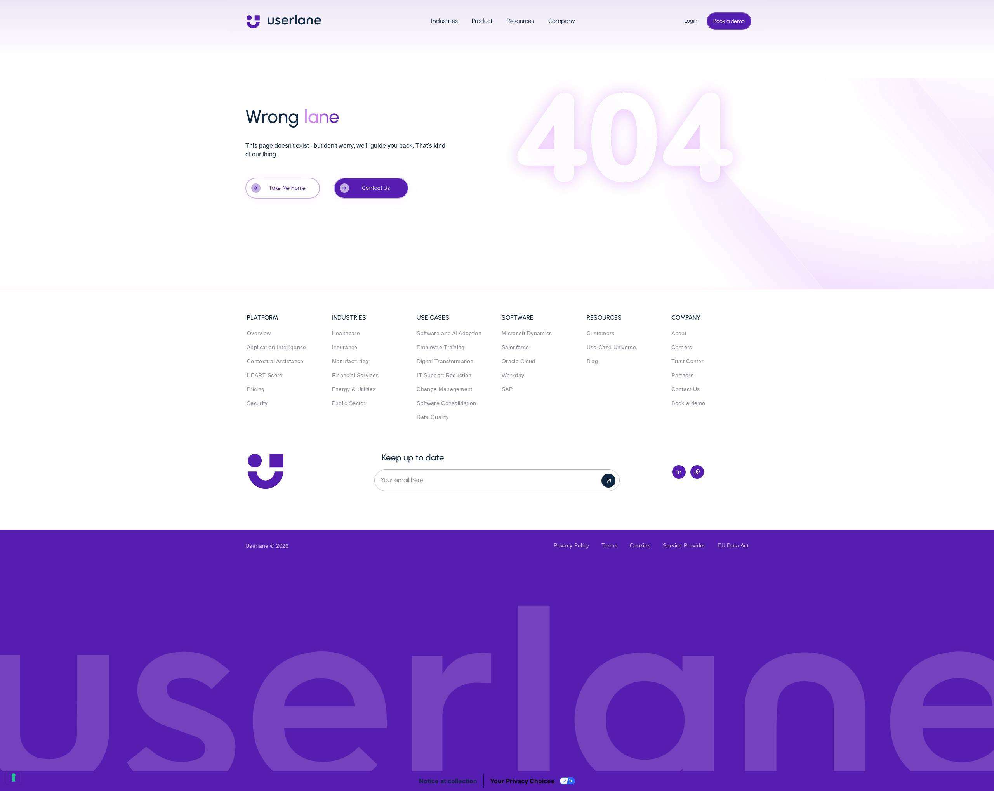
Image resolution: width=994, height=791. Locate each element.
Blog (592, 361)
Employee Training (440, 347)
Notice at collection (448, 781)
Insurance (345, 347)
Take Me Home (287, 188)
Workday (513, 375)
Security (257, 403)
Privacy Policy (571, 546)
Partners (682, 375)
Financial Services (355, 375)
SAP (507, 389)
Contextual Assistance (275, 361)
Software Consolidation (446, 403)
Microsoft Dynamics (527, 333)
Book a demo (729, 21)
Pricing (255, 389)
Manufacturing (350, 361)
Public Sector (349, 403)
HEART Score (265, 375)
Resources (520, 20)
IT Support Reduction (444, 375)
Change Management (444, 389)
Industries (444, 20)
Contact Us (376, 188)
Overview (259, 333)
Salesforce (515, 347)
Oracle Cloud (518, 361)
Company (561, 20)
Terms (609, 546)
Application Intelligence (276, 347)
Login (689, 20)
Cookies (640, 546)
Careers (681, 347)
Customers (601, 333)
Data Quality (432, 417)
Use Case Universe (611, 347)
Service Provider (684, 546)
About (678, 333)
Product (482, 20)
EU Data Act (733, 546)
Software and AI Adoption (449, 333)
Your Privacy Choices (522, 781)
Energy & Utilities (354, 389)
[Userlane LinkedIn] (679, 472)
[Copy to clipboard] (697, 472)
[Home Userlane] (265, 471)
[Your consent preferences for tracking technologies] (13, 777)
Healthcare (346, 333)
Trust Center (687, 361)
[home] (284, 21)
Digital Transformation (445, 361)
